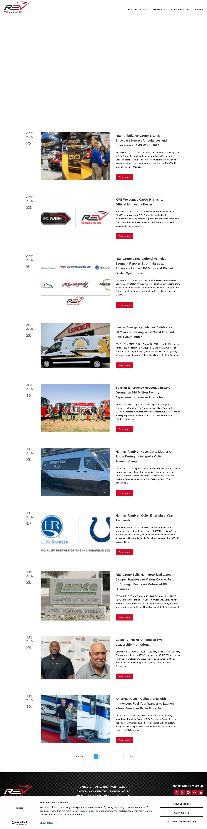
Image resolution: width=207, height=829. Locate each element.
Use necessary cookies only (181, 821)
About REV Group (137, 9)
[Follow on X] (182, 792)
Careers (198, 9)
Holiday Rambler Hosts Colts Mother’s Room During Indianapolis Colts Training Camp (143, 456)
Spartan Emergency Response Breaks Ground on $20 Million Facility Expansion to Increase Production (143, 392)
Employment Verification (110, 787)
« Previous (79, 756)
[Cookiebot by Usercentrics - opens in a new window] (19, 823)
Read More (124, 177)
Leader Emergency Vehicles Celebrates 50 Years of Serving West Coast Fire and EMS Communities (145, 332)
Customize (180, 812)
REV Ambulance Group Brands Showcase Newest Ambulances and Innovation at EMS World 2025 (141, 140)
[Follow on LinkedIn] (200, 792)
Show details (46, 823)
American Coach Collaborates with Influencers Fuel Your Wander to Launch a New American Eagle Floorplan (145, 703)
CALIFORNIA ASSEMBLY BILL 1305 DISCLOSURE (103, 791)
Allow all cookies (182, 803)
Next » (130, 756)
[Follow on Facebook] (176, 792)
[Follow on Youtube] (194, 792)
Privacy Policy (86, 811)
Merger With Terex (180, 9)
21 (120, 756)
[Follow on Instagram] (188, 792)
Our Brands (158, 9)
